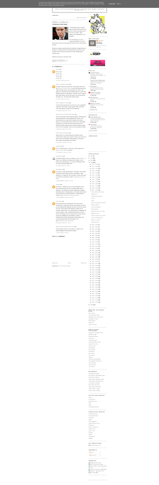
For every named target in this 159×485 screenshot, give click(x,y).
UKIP (90, 403)
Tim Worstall (92, 366)
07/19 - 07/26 (95, 242)
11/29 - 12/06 (95, 170)
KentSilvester (59, 156)
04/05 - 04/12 (95, 274)
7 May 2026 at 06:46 (62, 232)
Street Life (91, 322)
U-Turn (92, 198)
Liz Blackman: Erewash (94, 383)
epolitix (90, 419)
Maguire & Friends (95, 103)
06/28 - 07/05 (95, 248)
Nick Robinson (94, 97)
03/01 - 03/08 (95, 285)
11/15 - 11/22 (95, 175)
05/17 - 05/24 (95, 261)
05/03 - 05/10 (95, 265)
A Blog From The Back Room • (96, 332)
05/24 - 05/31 (95, 259)
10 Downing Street (93, 413)
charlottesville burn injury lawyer (66, 220)
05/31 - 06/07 (95, 257)
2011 (91, 158)
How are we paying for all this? (98, 202)
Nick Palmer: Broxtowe (94, 384)
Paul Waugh (93, 86)
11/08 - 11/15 (95, 177)
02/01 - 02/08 (95, 293)
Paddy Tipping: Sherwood (95, 386)
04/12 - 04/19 (95, 272)
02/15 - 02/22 (95, 289)
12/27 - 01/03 (95, 164)
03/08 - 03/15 (95, 282)
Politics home (92, 429)
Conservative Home (93, 415)
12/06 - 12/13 (95, 168)
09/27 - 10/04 (95, 190)
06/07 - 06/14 (95, 254)
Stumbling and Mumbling (94, 359)
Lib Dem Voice (92, 346)
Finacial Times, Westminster (97, 80)
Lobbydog (101, 40)
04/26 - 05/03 (95, 267)
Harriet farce (94, 194)
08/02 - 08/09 (95, 237)
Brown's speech (95, 204)
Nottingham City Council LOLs (96, 317)
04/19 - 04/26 (95, 270)
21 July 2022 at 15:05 (62, 99)
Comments (93, 455)
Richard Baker (92, 320)
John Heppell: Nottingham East (96, 381)
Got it (119, 3)
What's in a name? (95, 220)
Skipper (90, 357)
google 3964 (59, 73)
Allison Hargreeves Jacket (62, 102)
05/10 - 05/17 (95, 263)
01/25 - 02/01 (95, 295)
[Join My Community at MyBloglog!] (97, 469)
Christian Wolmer (93, 340)
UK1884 (90, 438)
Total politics (92, 436)
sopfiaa (57, 184)
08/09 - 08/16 (95, 235)
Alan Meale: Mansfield (94, 373)
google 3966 (59, 76)
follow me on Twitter (81, 17)
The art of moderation (95, 94)
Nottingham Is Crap (93, 319)
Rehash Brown (94, 209)
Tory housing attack (96, 207)
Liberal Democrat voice (94, 423)
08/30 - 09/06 (95, 231)
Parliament (91, 425)
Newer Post (55, 263)
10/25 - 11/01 (95, 181)
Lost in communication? (97, 217)
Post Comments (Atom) (64, 266)
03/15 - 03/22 (95, 280)
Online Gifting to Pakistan (62, 133)
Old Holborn (91, 351)
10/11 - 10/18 (95, 185)
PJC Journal (91, 355)
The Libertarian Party (94, 407)
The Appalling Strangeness (95, 361)
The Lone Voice (92, 364)
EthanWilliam (59, 169)
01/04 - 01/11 (95, 302)
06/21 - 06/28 (95, 250)
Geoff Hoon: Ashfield (94, 377)
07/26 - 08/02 (95, 239)
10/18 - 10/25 (95, 183)
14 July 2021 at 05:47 (62, 80)
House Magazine (93, 421)
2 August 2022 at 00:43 (63, 129)
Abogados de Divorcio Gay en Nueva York (69, 195)
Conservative (92, 399)
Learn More (111, 3)
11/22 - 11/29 (95, 173)
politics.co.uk (92, 430)
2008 (91, 304)
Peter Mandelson (61, 61)
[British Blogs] (92, 472)
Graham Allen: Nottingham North (96, 379)
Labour (90, 397)
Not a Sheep (92, 349)
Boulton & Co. (94, 109)
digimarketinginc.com (81, 158)
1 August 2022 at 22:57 (63, 110)
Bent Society (92, 313)
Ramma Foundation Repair (62, 84)
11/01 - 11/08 (95, 179)
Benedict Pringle (92, 334)
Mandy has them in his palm (98, 211)
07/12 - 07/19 (95, 244)
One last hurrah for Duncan (97, 192)
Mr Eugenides (92, 347)
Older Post (83, 263)
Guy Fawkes (93, 124)
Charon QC (91, 338)
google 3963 (59, 71)
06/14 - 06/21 (95, 252)
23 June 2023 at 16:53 (63, 165)
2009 (91, 162)
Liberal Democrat (93, 401)
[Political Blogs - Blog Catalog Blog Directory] (98, 467)
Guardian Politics (94, 72)
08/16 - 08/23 (95, 233)
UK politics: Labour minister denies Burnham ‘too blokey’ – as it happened (97, 75)
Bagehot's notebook (95, 92)
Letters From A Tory (93, 344)
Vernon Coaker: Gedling (94, 390)
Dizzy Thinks (93, 130)
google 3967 (59, 78)
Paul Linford (91, 353)
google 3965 (59, 75)
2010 (91, 160)
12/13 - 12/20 (95, 166)
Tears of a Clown (93, 324)
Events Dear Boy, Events (95, 342)
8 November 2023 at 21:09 (64, 180)
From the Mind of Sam (94, 315)
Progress (91, 432)
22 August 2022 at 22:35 (63, 142)
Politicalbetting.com (95, 117)
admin (57, 69)
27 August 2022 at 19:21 (63, 152)
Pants (92, 200)
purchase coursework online (64, 88)
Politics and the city (93, 427)
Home (69, 263)
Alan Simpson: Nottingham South (97, 375)
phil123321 (58, 146)
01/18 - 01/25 (95, 297)
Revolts (90, 434)
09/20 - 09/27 (95, 224)
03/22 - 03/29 (95, 278)
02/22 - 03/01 (95, 287)
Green (90, 405)
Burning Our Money (93, 336)
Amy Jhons (58, 201)
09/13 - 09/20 (95, 227)
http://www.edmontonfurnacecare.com (65, 226)
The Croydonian (92, 362)
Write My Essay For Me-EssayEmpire (65, 114)
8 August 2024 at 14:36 (63, 222)
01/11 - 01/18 (95, 300)
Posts (92, 452)
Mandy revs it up (95, 213)
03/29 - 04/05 (95, 276)
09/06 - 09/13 (95, 229)
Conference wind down (59, 24)
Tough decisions (95, 222)
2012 (91, 156)
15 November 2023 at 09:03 (65, 197)
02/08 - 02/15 (95, 291)
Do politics (91, 417)
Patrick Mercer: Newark (94, 388)
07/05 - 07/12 (95, 246)
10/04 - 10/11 (95, 188)
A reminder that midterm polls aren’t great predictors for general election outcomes (97, 120)
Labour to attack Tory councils (98, 215)
